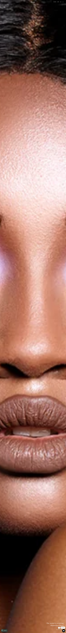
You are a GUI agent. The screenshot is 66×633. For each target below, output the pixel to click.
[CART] (63, 2)
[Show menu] (3, 2)
